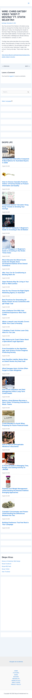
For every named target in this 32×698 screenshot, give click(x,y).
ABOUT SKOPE (16, 682)
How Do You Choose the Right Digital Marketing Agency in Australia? (15, 291)
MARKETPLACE (16, 680)
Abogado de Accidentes (16, 661)
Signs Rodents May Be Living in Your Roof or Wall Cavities (15, 282)
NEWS (16, 675)
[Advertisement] (16, 603)
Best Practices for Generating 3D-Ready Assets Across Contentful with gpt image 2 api (15, 301)
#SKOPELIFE (16, 678)
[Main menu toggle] (28, 3)
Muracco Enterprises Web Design (11, 561)
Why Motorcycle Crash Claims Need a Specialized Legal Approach (15, 340)
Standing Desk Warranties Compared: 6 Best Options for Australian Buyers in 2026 (15, 160)
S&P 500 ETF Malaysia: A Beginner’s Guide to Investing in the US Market (15, 229)
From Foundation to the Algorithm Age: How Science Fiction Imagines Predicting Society (15, 350)
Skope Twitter (5, 569)
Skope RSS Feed (6, 566)
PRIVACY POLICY (16, 684)
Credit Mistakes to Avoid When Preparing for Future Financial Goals (15, 424)
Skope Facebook (6, 563)
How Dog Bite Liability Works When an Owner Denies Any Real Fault (15, 360)
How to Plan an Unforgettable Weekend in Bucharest (13, 445)
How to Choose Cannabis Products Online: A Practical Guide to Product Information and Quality (15, 183)
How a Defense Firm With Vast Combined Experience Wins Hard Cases (14, 312)
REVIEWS (16, 676)
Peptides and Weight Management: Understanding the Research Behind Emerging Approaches (15, 490)
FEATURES (16, 673)
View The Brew (6, 571)
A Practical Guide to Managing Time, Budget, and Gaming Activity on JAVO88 (15, 467)
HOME (16, 671)
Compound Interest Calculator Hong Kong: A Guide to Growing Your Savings (15, 206)
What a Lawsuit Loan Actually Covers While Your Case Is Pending (15, 322)
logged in (11, 76)
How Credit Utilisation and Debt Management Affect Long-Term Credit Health (13, 391)
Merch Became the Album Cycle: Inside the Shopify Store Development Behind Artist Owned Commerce (14, 262)
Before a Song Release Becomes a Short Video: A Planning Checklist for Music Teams (15, 402)
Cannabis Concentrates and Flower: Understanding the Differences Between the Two (15, 513)
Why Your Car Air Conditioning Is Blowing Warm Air (14, 273)
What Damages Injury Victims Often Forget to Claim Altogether (15, 369)
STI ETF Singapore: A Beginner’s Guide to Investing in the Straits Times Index (13, 251)
